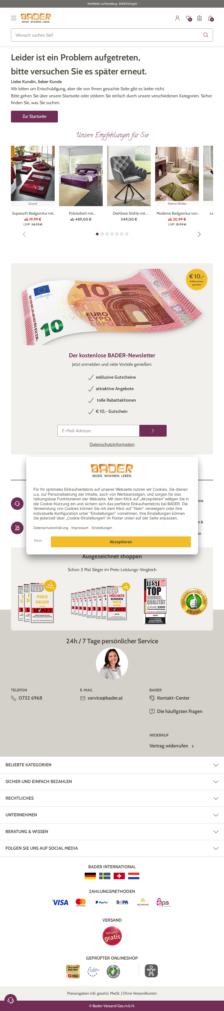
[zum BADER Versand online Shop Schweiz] (119, 876)
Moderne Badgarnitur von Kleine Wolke (177, 213)
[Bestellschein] (199, 18)
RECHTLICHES (19, 798)
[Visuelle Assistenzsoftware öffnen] (148, 971)
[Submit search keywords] (206, 35)
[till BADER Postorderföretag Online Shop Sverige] (104, 876)
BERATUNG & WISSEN (26, 831)
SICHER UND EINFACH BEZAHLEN (38, 781)
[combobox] (112, 35)
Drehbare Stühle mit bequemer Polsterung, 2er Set (128, 213)
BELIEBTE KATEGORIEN (28, 764)
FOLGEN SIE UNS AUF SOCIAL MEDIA (41, 848)
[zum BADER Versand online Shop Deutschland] (90, 876)
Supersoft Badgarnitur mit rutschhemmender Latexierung (33, 213)
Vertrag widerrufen (168, 746)
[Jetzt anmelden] (153, 431)
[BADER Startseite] (36, 18)
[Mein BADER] (177, 18)
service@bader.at (105, 698)
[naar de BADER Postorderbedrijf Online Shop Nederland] (133, 876)
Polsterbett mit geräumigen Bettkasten (80, 213)
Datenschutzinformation (112, 444)
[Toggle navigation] (13, 18)
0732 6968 (30, 698)
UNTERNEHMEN (21, 814)
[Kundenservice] (10, 1000)
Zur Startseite (34, 116)
